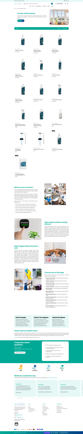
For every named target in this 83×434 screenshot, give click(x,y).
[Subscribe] (50, 220)
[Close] (52, 212)
